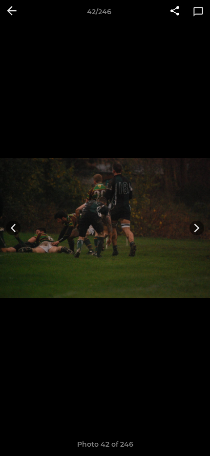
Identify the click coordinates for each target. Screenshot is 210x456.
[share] (175, 12)
